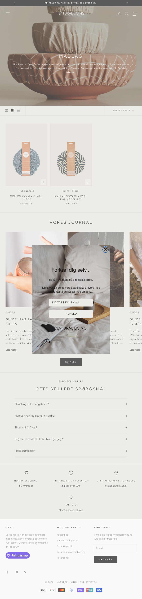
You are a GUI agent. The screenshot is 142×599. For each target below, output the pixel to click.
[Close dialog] (106, 250)
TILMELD (71, 314)
